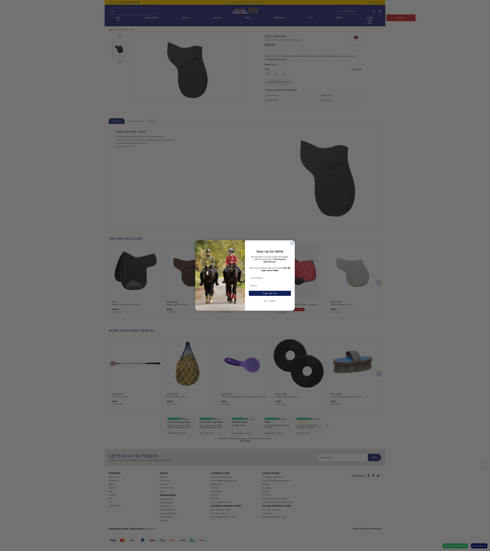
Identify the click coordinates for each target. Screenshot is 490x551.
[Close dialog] (291, 243)
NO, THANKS (270, 301)
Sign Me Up (270, 293)
